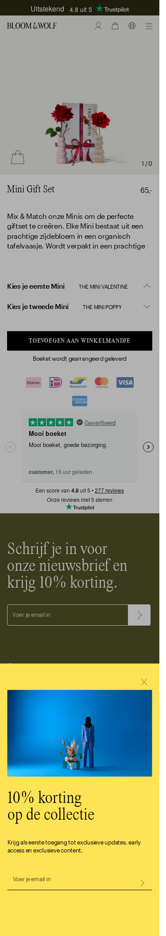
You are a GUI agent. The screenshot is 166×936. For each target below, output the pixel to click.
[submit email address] (142, 883)
